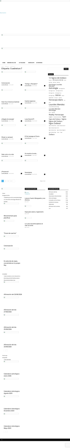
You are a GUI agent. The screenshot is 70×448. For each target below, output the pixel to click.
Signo (64, 116)
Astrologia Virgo (51, 95)
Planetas (53, 112)
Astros (58, 95)
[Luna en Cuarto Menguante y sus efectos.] (35, 194)
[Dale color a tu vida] (12, 148)
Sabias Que (12, 280)
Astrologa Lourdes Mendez (55, 85)
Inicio (3, 66)
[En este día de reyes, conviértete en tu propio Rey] (13, 253)
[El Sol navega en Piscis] (35, 129)
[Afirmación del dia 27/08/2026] (13, 302)
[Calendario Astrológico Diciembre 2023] (13, 401)
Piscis (50, 112)
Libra (50, 102)
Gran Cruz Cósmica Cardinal (10, 102)
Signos (64, 119)
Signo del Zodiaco (55, 119)
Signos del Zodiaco (55, 121)
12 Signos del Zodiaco (57, 78)
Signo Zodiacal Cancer (61, 125)
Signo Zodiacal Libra (52, 130)
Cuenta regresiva (30, 101)
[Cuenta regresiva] (35, 94)
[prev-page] (4, 269)
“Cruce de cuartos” (10, 233)
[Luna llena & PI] (35, 112)
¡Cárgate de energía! (8, 119)
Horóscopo (31, 62)
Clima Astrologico (12, 199)
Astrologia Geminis (59, 90)
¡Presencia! (5, 171)
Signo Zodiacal (55, 123)
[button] (66, 36)
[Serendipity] (35, 165)
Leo (64, 100)
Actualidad (22, 62)
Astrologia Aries (62, 88)
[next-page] (14, 181)
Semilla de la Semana (57, 116)
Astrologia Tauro (58, 92)
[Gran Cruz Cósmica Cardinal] (12, 94)
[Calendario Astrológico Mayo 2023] (13, 418)
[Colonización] (12, 76)
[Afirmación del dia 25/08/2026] (13, 319)
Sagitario (51, 117)
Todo (5, 197)
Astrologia (53, 88)
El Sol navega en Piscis (32, 136)
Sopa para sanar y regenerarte (34, 212)
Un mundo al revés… (31, 153)
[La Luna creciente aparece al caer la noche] (35, 219)
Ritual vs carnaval (7, 137)
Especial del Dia (10, 278)
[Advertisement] (35, 23)
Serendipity (28, 172)
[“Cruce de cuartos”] (13, 225)
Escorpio (56, 97)
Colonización (6, 83)
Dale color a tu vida (8, 154)
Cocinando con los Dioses (12, 276)
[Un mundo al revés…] (35, 147)
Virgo (61, 132)
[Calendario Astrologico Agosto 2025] (13, 383)
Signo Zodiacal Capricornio (54, 127)
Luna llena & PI (29, 119)
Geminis (60, 97)
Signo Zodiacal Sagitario (61, 130)
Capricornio (51, 97)
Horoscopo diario (56, 100)
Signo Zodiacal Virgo (52, 132)
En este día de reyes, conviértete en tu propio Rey (12, 263)
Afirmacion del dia (58, 80)
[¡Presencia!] (12, 165)
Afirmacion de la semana (11, 197)
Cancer (63, 95)
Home (3, 62)
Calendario (8, 359)
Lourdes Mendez (5, 84)
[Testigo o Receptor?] (35, 76)
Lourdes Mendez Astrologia (54, 109)
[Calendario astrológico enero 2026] (13, 366)
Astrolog (50, 82)
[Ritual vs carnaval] (12, 129)
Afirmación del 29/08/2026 (13, 294)
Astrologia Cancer (52, 90)
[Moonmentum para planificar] (13, 208)
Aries (65, 80)
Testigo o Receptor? (31, 84)
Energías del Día (11, 62)
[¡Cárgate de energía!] (12, 112)
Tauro (58, 132)
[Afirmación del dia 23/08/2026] (13, 337)
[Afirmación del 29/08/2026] (13, 286)
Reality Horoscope (56, 114)
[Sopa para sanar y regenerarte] (35, 207)
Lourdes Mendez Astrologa (54, 106)
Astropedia (39, 62)
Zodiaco (51, 134)
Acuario (50, 80)
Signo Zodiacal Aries (52, 125)
